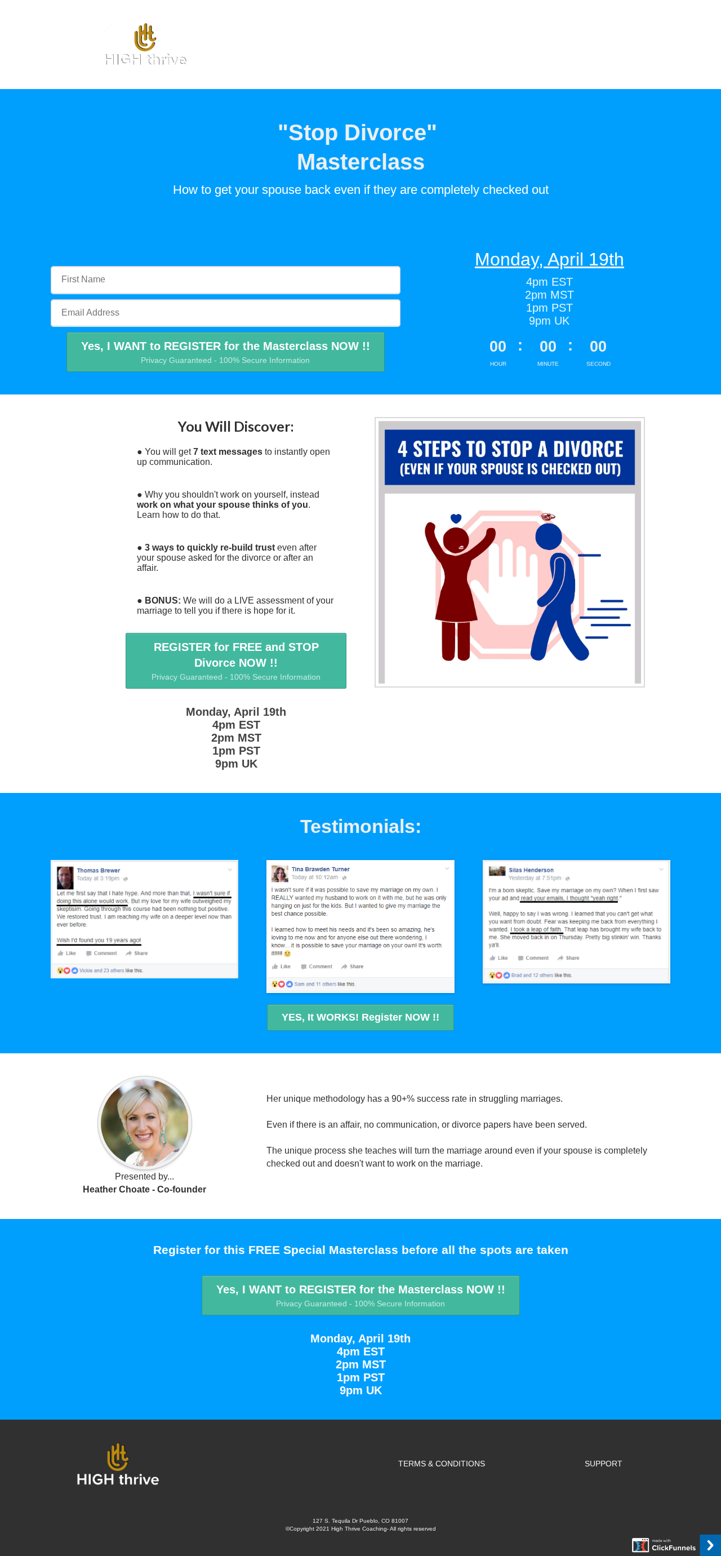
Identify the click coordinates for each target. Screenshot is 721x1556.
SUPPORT (603, 1463)
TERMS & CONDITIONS (441, 1463)
